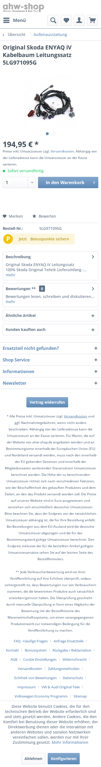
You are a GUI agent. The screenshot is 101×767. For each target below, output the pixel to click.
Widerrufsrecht (74, 659)
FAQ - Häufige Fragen (31, 641)
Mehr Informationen (70, 742)
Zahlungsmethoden (63, 668)
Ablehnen (33, 758)
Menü (19, 20)
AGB (14, 659)
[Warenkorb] (92, 20)
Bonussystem (36, 650)
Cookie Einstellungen (40, 659)
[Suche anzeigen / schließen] (52, 20)
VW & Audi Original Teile (60, 687)
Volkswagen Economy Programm (41, 696)
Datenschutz (73, 677)
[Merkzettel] (66, 20)
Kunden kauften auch (26, 329)
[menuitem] (14, 20)
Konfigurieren (63, 758)
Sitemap (80, 696)
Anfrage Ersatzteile (68, 641)
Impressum (26, 687)
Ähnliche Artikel (21, 315)
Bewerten (47, 216)
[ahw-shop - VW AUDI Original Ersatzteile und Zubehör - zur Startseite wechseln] (23, 7)
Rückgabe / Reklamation (72, 650)
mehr (10, 274)
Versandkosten (62, 151)
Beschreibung (18, 256)
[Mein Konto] (79, 20)
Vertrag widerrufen (47, 402)
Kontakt (12, 650)
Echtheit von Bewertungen (35, 677)
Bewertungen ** (21, 288)
